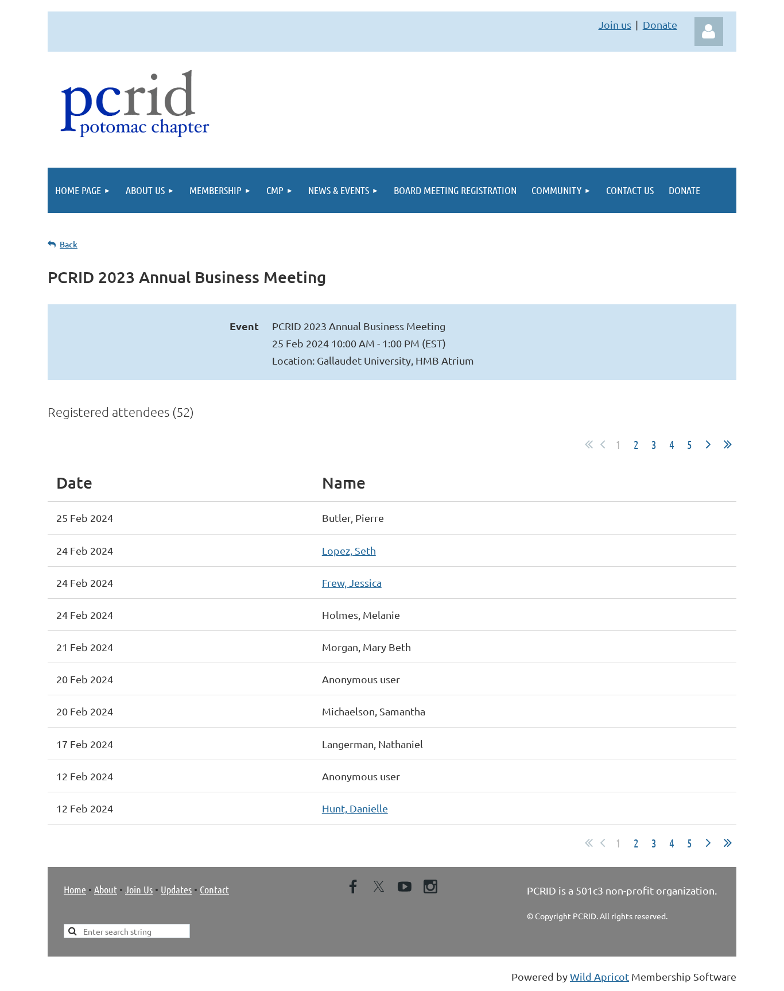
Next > (708, 444)
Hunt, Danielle (355, 808)
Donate (660, 24)
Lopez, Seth (349, 550)
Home (75, 889)
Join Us (139, 889)
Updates (176, 889)
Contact (214, 889)
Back (68, 244)
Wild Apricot (599, 976)
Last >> (727, 444)
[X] (379, 886)
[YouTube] (405, 886)
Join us (615, 24)
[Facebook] (353, 886)
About (105, 889)
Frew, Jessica (352, 582)
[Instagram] (430, 886)
